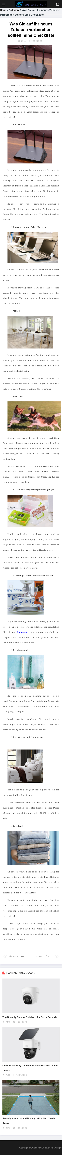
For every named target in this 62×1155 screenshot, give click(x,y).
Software (14, 10)
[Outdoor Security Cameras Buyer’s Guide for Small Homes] (31, 1061)
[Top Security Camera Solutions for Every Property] (31, 1012)
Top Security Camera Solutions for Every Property (29, 1017)
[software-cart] (31, 4)
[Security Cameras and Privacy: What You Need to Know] (31, 1114)
